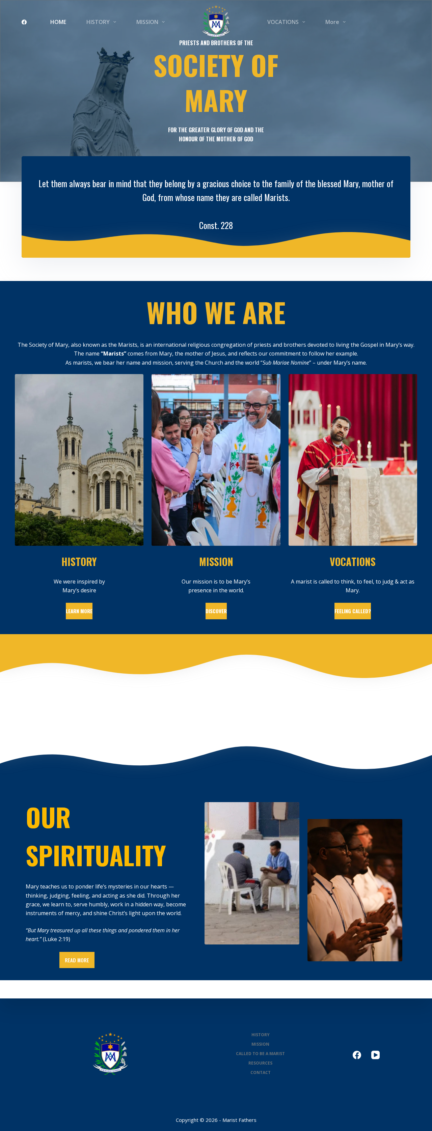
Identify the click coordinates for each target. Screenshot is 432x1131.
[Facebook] (24, 22)
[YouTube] (375, 1055)
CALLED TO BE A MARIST (260, 1053)
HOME (58, 22)
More (332, 22)
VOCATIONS (283, 22)
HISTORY (98, 22)
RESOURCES (260, 1063)
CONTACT (260, 1072)
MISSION (147, 22)
